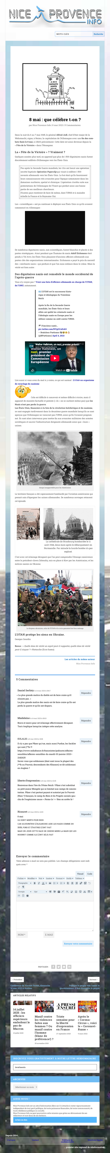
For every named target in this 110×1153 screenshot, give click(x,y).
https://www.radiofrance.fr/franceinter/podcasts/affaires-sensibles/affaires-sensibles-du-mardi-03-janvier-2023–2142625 (45, 754)
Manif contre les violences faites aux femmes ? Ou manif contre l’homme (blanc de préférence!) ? (44, 1028)
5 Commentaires (73, 125)
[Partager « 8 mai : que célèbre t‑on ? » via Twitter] (58, 967)
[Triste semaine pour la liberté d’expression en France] (65, 1006)
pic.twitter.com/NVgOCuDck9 (52, 329)
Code (89, 873)
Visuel (80, 873)
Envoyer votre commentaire (78, 943)
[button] (24, 883)
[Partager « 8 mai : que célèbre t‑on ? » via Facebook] (53, 967)
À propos (11, 1140)
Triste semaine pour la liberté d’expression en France (65, 1023)
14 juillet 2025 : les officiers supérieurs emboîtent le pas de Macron (21, 1019)
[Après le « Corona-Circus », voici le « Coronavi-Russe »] (87, 1006)
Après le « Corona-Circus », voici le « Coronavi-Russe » (87, 1023)
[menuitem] (21, 878)
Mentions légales (95, 1140)
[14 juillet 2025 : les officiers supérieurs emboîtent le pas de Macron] (22, 1003)
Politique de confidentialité (67, 1141)
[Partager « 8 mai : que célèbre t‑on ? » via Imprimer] (69, 967)
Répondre (86, 693)
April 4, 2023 (58, 335)
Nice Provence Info (42, 125)
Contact (35, 1140)
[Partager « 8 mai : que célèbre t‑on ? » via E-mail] (64, 967)
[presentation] (21, 878)
